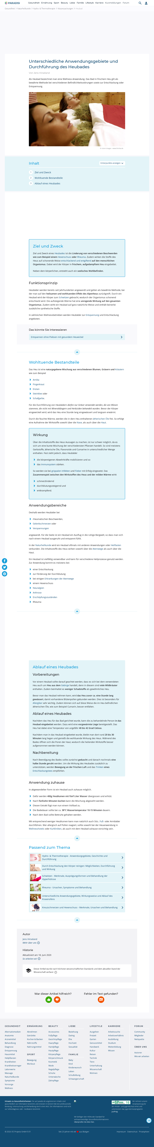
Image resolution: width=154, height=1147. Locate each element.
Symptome (10, 1080)
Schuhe (51, 1073)
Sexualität (73, 1047)
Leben (71, 1071)
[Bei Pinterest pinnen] (4, 573)
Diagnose (9, 1047)
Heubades (60, 253)
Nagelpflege (53, 1069)
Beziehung (73, 1031)
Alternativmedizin (13, 1031)
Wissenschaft (96, 1069)
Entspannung (92, 315)
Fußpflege (52, 1035)
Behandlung (10, 1043)
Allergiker (37, 703)
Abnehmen (32, 1031)
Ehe (70, 1039)
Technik (93, 1058)
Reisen (93, 1054)
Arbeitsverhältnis (116, 1035)
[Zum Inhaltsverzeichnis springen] (77, 352)
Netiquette (139, 1039)
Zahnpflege (53, 1080)
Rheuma (81, 256)
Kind (71, 1063)
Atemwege (98, 548)
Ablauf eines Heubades (47, 183)
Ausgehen (94, 1031)
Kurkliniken (55, 828)
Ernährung (46, 3)
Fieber (78, 470)
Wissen (111, 1050)
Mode (51, 1065)
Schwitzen (64, 297)
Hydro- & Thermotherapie (44, 8)
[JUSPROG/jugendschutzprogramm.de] (121, 1102)
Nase (79, 422)
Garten (93, 1039)
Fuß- (102, 821)
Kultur (92, 1050)
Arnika (36, 379)
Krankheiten (10, 1061)
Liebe (72, 3)
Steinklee (37, 393)
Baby (71, 1060)
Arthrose (37, 592)
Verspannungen (41, 528)
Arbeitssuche (114, 1031)
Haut (103, 422)
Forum (126, 3)
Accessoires (53, 1031)
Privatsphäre (144, 1131)
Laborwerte (10, 1069)
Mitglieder (139, 1035)
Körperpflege (54, 1054)
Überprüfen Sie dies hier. (84, 1122)
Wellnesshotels (36, 828)
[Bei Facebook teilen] (4, 560)
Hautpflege (53, 1050)
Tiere (92, 1061)
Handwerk (94, 1047)
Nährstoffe (32, 1043)
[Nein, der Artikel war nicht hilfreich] (57, 999)
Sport (56, 3)
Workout (31, 1063)
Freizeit (93, 1035)
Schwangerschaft (76, 1079)
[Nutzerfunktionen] (146, 3)
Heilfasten (116, 545)
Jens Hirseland (30, 939)
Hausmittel (10, 1054)
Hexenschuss (64, 256)
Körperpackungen (65, 8)
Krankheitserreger (13, 1065)
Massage (9, 1073)
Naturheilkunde (24, 8)
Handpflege (53, 1047)
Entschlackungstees (43, 770)
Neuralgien (38, 587)
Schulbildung (74, 1075)
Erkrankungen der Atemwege (59, 578)
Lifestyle (90, 3)
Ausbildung (113, 1039)
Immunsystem (48, 464)
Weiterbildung (114, 1047)
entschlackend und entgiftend (76, 260)
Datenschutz (132, 1131)
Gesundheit (34, 3)
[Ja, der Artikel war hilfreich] (48, 999)
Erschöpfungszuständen (45, 597)
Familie (80, 3)
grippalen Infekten (60, 470)
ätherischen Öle (101, 418)
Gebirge (65, 685)
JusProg (115, 1111)
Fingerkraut (38, 384)
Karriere (99, 3)
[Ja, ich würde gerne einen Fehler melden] (101, 999)
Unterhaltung (96, 1065)
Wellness (9, 1088)
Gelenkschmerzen (42, 523)
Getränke (31, 1035)
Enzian (36, 389)
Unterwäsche (54, 1076)
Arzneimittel (10, 1039)
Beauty (64, 3)
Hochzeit (73, 1043)
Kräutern (119, 369)
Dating (72, 1035)
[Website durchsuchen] (140, 3)
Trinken (99, 767)
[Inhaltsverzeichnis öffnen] (149, 1120)
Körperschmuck (55, 1058)
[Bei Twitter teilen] (4, 567)
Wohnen (93, 1073)
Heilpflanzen (10, 1058)
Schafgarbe (38, 398)
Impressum (121, 1131)
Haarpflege (53, 1043)
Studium (112, 1043)
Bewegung (31, 1060)
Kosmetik (52, 1061)
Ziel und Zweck (43, 172)
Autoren (138, 1052)
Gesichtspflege (55, 1039)
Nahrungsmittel (34, 1047)
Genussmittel (96, 1043)
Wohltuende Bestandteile (49, 178)
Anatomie (9, 1035)
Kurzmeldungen (113, 3)
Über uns (140, 1047)
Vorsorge (9, 1084)
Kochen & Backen (35, 1039)
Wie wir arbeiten (141, 1056)
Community (139, 1031)
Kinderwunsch (75, 1067)
